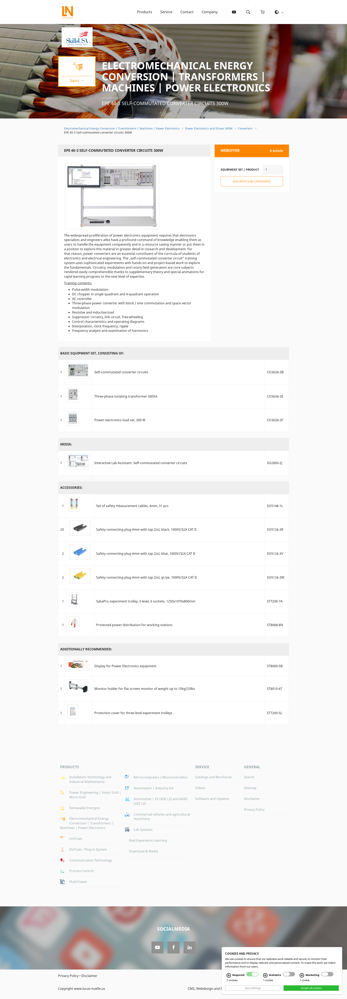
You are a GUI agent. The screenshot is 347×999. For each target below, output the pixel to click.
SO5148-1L (275, 506)
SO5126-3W (275, 577)
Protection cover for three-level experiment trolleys (133, 713)
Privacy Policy (254, 809)
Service (166, 11)
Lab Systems (143, 829)
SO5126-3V (275, 553)
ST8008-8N (275, 625)
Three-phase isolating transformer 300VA (125, 396)
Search (249, 777)
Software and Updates (212, 799)
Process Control (81, 871)
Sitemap (250, 788)
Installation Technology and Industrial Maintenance (90, 779)
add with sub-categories (252, 181)
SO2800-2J (274, 463)
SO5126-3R (275, 529)
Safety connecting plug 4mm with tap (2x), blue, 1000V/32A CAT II (145, 553)
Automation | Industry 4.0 (153, 788)
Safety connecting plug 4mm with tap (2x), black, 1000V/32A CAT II (146, 529)
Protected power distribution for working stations (134, 625)
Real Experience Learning (148, 840)
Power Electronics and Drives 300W (208, 128)
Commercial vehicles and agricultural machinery (162, 816)
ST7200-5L (274, 713)
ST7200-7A (275, 601)
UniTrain (75, 838)
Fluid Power (78, 882)
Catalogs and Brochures (213, 777)
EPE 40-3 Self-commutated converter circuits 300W (165, 103)
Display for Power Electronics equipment (125, 666)
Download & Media (143, 851)
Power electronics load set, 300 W (119, 420)
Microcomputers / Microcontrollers (161, 777)
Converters (245, 128)
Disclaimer (252, 799)
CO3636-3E (275, 396)
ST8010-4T (274, 688)
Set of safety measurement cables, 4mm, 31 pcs (132, 506)
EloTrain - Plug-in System (88, 849)
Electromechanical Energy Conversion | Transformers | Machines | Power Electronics (186, 76)
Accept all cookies (311, 988)
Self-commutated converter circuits (121, 372)
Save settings (253, 988)
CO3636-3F (275, 420)
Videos (200, 788)
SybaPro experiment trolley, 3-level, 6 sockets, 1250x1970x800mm (145, 601)
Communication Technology (90, 860)
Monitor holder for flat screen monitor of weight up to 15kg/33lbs (144, 688)
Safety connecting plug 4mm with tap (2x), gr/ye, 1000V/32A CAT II (146, 577)
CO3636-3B (275, 372)
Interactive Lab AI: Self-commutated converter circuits (140, 463)
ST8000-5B (275, 666)
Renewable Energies (84, 808)
